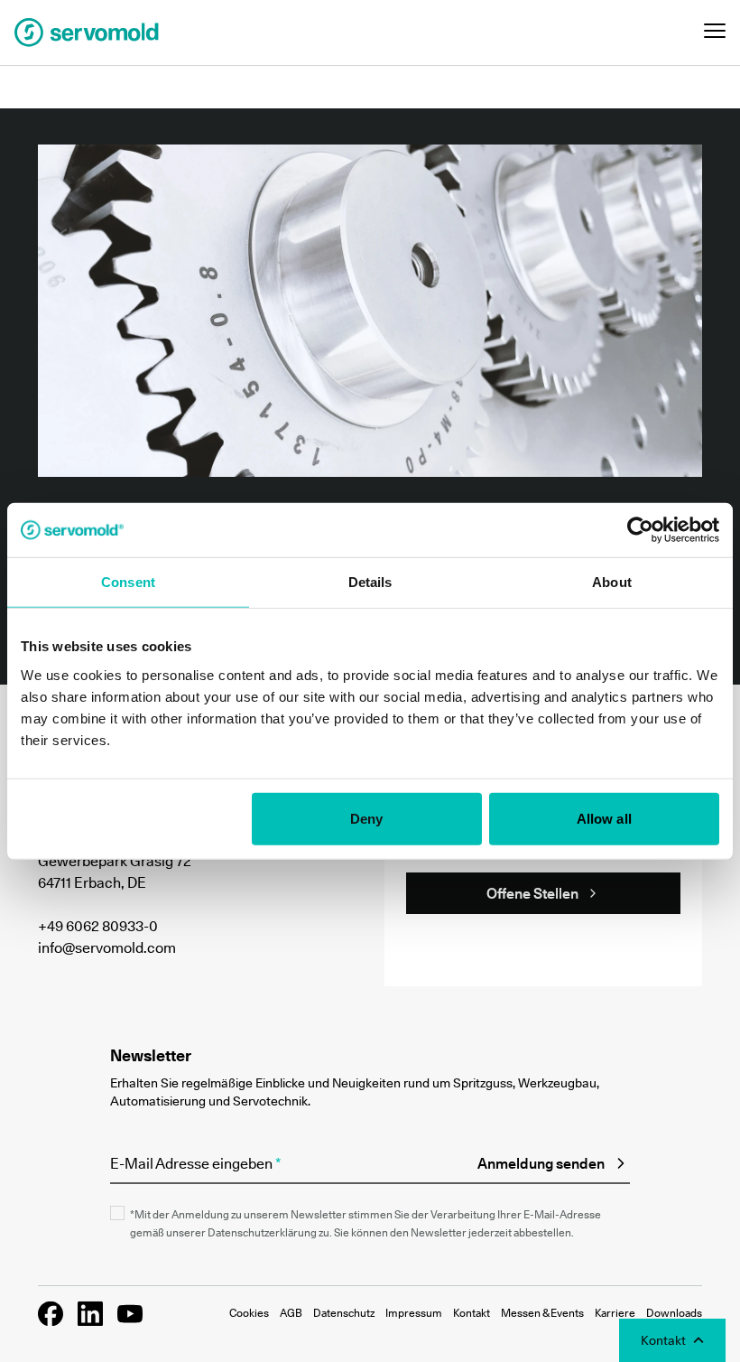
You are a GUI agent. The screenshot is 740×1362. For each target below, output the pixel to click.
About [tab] (612, 582)
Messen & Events (542, 1312)
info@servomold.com (107, 947)
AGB (291, 1312)
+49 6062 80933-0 (98, 926)
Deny (366, 818)
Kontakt (471, 1312)
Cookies (249, 1312)
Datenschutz (344, 1312)
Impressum (413, 1312)
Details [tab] (370, 582)
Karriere (615, 1312)
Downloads (674, 1312)
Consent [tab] (128, 582)
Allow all (604, 818)
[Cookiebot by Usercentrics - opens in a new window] (640, 530)
